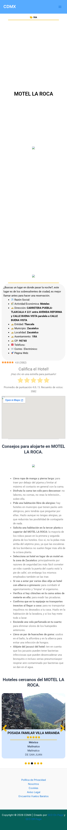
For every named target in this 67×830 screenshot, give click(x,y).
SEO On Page (55, 815)
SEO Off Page (33, 819)
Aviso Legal (33, 792)
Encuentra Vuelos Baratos (34, 796)
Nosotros (33, 784)
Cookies (33, 788)
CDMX (9, 6)
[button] (62, 728)
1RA (35, 17)
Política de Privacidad (33, 779)
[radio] (20, 380)
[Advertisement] (33, 55)
